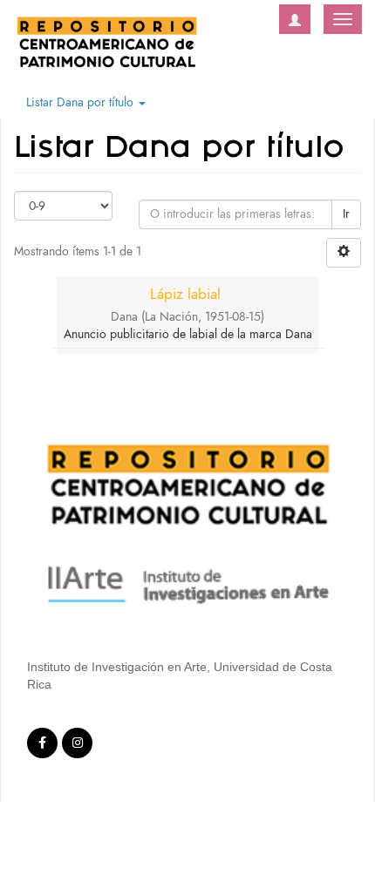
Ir (346, 214)
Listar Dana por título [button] (81, 102)
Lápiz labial (185, 293)
